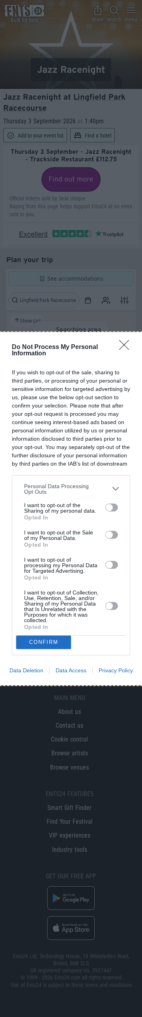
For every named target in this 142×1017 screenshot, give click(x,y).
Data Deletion (26, 670)
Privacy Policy (116, 670)
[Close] (126, 347)
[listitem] (71, 488)
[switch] (111, 507)
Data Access (71, 670)
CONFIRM (43, 642)
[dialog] (71, 508)
